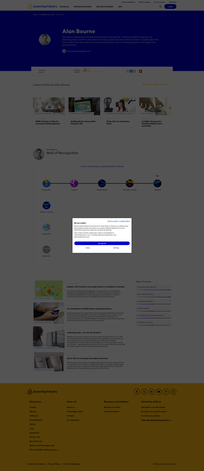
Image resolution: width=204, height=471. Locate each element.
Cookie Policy (124, 221)
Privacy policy (113, 221)
